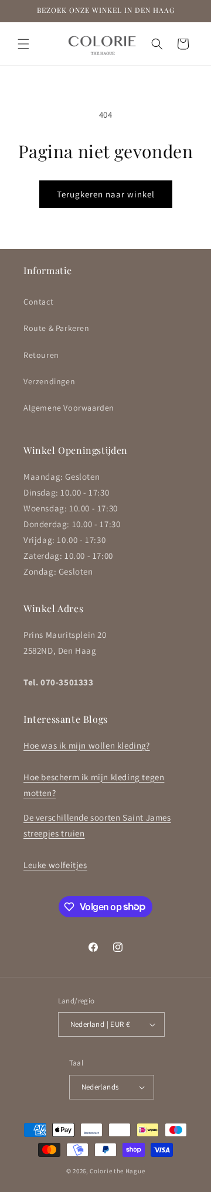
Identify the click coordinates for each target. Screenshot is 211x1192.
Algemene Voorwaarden (68, 407)
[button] (23, 44)
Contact (38, 301)
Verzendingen (49, 381)
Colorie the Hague (117, 1171)
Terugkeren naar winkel (106, 194)
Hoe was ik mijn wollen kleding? (86, 745)
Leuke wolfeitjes (55, 864)
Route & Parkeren (56, 328)
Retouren (41, 355)
